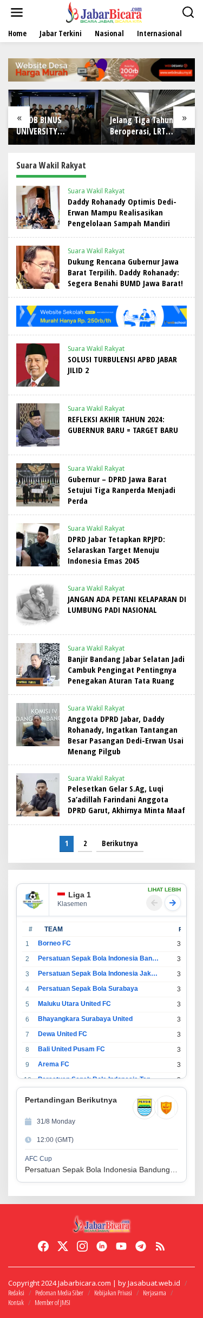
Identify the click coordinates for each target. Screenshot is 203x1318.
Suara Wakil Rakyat (96, 190)
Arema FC (53, 1064)
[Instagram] (82, 1246)
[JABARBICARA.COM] (104, 11)
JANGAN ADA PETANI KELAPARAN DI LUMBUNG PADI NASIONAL (127, 604)
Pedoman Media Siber (59, 1292)
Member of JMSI (52, 1302)
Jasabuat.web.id (154, 1283)
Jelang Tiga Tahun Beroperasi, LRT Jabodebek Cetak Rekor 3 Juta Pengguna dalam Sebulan (141, 125)
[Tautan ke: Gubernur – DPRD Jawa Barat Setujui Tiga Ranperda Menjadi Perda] (38, 484)
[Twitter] (63, 1246)
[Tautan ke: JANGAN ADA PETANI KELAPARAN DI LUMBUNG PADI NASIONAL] (38, 604)
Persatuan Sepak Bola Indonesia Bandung (98, 958)
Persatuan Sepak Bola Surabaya (88, 988)
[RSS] (160, 1246)
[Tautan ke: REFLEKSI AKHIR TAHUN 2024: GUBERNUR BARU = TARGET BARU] (38, 424)
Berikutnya (120, 843)
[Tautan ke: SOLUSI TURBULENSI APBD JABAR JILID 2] (38, 364)
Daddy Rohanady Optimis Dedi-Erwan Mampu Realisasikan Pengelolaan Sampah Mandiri (122, 212)
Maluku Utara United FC (74, 1004)
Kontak (16, 1302)
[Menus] (16, 12)
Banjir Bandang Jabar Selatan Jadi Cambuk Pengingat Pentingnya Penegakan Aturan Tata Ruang (126, 669)
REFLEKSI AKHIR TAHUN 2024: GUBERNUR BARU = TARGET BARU (123, 424)
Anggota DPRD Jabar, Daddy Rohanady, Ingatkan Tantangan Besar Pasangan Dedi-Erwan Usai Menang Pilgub (126, 734)
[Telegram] (141, 1246)
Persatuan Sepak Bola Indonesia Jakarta (98, 973)
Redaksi (16, 1292)
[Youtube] (121, 1246)
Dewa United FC (62, 1034)
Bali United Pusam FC (71, 1049)
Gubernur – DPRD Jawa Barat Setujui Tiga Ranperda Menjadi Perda (121, 490)
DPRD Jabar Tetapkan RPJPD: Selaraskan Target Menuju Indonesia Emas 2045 (116, 549)
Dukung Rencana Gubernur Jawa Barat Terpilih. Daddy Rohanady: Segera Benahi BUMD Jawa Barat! (125, 272)
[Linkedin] (102, 1246)
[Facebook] (43, 1246)
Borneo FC (54, 943)
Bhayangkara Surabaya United (85, 1019)
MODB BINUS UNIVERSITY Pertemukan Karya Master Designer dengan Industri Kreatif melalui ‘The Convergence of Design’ (52, 125)
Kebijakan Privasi (113, 1292)
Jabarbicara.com (84, 1283)
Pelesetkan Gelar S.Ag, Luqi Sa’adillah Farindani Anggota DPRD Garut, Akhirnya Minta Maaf (126, 799)
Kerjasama (154, 1292)
